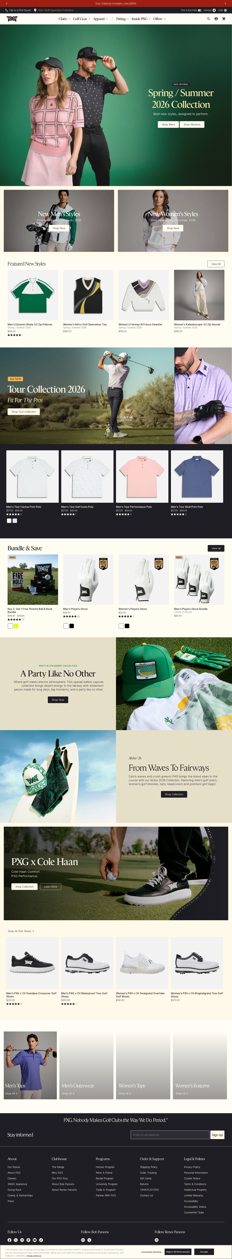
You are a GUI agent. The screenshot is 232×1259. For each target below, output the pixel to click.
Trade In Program (106, 1189)
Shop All (10, 1093)
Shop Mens (168, 124)
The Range (58, 1167)
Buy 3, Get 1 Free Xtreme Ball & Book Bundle (30, 610)
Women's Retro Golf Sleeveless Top (85, 324)
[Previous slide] (6, 3)
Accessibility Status (195, 1206)
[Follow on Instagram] (83, 1240)
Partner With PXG (106, 1195)
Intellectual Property (195, 1189)
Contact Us (146, 1195)
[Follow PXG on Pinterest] (28, 1240)
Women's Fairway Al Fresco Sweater (140, 324)
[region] (116, 1252)
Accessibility (191, 1201)
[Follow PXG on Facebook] (9, 1240)
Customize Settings (151, 1251)
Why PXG (57, 1172)
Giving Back (14, 1189)
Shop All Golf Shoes (19, 931)
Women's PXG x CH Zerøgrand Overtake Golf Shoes (140, 995)
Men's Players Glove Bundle (191, 608)
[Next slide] (225, 3)
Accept (204, 1251)
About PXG (14, 1172)
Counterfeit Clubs (194, 1212)
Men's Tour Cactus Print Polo (23, 506)
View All (215, 264)
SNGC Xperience (17, 1184)
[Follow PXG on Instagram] (22, 1240)
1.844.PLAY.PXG (149, 1189)
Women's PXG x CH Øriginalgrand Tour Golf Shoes (197, 995)
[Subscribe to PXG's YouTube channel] (35, 1240)
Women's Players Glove (133, 608)
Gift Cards (146, 1178)
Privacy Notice (34, 1255)
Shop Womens (192, 124)
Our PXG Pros (60, 1178)
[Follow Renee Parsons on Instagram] (156, 1240)
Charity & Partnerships (20, 1195)
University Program (107, 1184)
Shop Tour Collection (24, 411)
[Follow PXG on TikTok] (41, 1240)
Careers (12, 1178)
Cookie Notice (192, 1178)
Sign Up (217, 1135)
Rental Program (104, 1178)
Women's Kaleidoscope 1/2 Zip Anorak (197, 324)
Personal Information (196, 1172)
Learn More (50, 886)
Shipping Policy (149, 1167)
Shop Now (59, 228)
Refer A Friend (104, 1172)
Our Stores (14, 1167)
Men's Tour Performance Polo (134, 506)
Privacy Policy (192, 1167)
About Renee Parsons (64, 1189)
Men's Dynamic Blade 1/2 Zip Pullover (30, 324)
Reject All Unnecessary (178, 1251)
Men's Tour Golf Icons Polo (77, 506)
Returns (144, 1184)
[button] (224, 19)
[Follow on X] (89, 1240)
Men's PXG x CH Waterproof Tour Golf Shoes (84, 995)
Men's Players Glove (75, 608)
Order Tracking (148, 1172)
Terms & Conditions (195, 1184)
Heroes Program (105, 1167)
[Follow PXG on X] (16, 1240)
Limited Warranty (193, 1195)
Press (11, 1201)
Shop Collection (174, 794)
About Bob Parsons (63, 1184)
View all (216, 548)
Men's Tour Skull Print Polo (187, 506)
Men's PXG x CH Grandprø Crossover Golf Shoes (31, 995)
